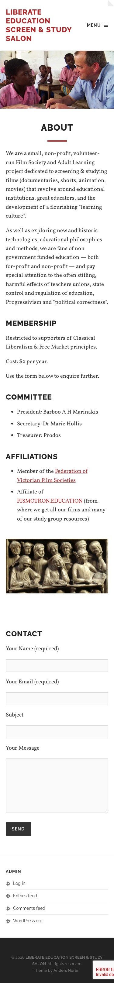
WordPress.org (28, 920)
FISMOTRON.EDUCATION (50, 501)
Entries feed (25, 895)
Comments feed (29, 908)
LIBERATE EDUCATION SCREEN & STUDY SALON (39, 25)
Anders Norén (67, 970)
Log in (19, 883)
